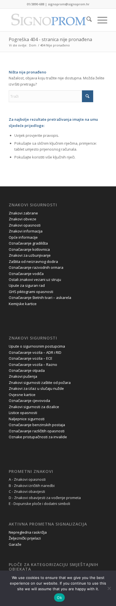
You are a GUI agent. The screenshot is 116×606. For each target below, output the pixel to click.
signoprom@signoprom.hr (69, 4)
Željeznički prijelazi (25, 538)
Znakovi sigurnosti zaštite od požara (40, 382)
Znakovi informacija (26, 231)
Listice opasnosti (23, 412)
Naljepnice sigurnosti (26, 418)
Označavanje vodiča (26, 273)
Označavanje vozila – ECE (30, 358)
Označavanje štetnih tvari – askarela (40, 297)
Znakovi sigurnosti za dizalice (34, 406)
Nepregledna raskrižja (28, 532)
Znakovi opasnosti (25, 225)
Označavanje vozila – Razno (33, 364)
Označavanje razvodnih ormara (36, 267)
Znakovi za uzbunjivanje (30, 255)
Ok (59, 597)
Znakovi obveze (22, 219)
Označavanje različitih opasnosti (36, 430)
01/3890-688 (35, 4)
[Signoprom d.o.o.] (48, 20)
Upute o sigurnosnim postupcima (37, 346)
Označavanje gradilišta (28, 243)
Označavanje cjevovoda (29, 400)
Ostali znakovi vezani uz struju (35, 279)
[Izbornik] (99, 20)
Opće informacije (23, 237)
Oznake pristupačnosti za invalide (38, 436)
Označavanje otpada (27, 370)
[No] (109, 588)
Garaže (15, 544)
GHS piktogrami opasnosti (31, 291)
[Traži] (86, 20)
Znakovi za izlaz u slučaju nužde (36, 388)
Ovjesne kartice (22, 394)
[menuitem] (86, 20)
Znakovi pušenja (23, 376)
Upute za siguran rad (27, 285)
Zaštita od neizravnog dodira (33, 261)
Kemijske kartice (23, 303)
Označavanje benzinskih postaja (37, 424)
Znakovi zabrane (23, 213)
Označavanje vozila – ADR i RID (35, 352)
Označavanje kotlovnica (29, 249)
